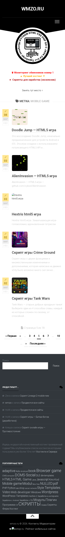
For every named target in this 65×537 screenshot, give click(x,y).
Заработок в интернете (48, 496)
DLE (38, 475)
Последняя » (37, 343)
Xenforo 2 (33, 496)
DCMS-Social (25, 475)
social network (31, 488)
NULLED (46, 484)
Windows (36, 492)
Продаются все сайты (32, 402)
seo (17, 488)
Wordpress (50, 492)
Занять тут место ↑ (32, 90)
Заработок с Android (10, 500)
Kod (56, 479)
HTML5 (7, 479)
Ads (18, 471)
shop (21, 488)
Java (34, 480)
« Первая (11, 335)
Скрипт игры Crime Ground (33, 253)
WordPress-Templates (15, 495)
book (32, 471)
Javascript (42, 479)
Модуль (39, 500)
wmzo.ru (32, 9)
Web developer (21, 492)
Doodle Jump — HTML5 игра (34, 130)
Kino (51, 479)
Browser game (48, 470)
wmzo (8, 402)
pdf (55, 483)
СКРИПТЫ (29, 504)
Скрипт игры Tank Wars (31, 298)
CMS (4, 475)
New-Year (36, 484)
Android (24, 471)
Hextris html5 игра (26, 214)
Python (11, 487)
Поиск (5, 360)
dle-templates (47, 475)
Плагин (51, 500)
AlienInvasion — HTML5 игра (34, 176)
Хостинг (13, 508)
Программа (8, 504)
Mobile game (12, 483)
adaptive (8, 471)
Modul (27, 483)
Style (40, 488)
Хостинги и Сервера (46, 451)
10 (58, 335)
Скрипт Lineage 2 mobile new (34, 395)
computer (11, 476)
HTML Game (22, 479)
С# (17, 505)
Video (6, 492)
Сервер (44, 505)
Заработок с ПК (26, 500)
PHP (4, 487)
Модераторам (47, 523)
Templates (52, 488)
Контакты (34, 523)
